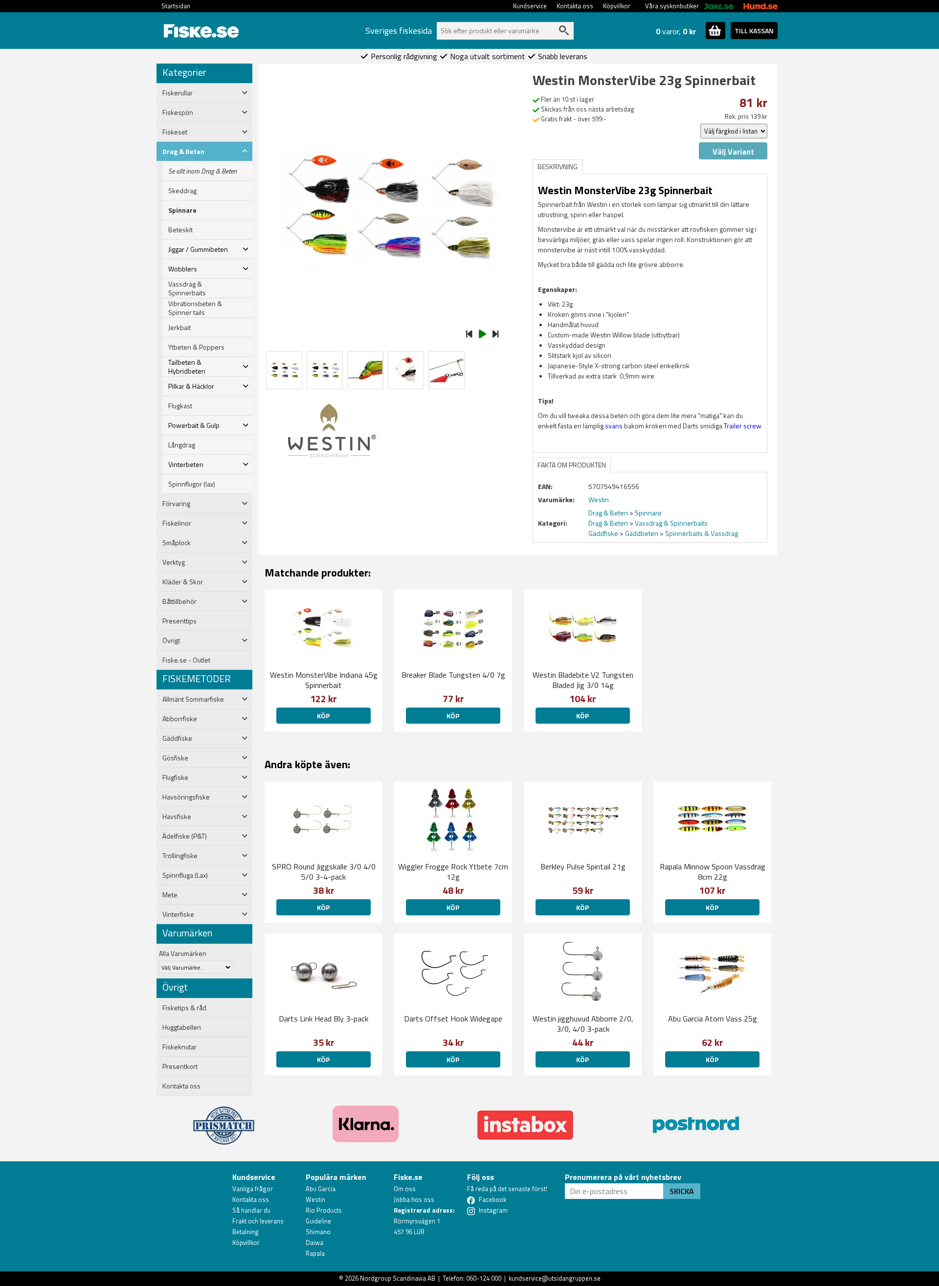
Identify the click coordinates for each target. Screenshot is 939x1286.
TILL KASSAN (754, 30)
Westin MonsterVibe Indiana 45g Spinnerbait (324, 680)
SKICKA (682, 1191)
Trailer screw (742, 426)
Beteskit (180, 229)
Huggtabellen (181, 1027)
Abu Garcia (320, 1189)
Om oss (405, 1189)
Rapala (315, 1253)
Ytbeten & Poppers (196, 347)
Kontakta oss (575, 6)
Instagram (493, 1210)
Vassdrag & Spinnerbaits (187, 288)
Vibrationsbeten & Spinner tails (195, 308)
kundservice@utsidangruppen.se (555, 1278)
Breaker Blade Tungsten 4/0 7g (453, 675)
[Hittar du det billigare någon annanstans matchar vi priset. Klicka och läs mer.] (224, 1120)
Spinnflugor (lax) (191, 484)
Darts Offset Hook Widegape (453, 1018)
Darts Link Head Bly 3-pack (323, 1018)
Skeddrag (182, 190)
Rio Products (324, 1210)
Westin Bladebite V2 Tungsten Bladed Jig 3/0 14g (583, 680)
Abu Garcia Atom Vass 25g (712, 1018)
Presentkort (180, 1066)
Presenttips (179, 621)
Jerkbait (179, 327)
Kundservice (530, 6)
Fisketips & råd (184, 1007)
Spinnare (182, 210)
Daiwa (314, 1242)
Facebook (492, 1199)
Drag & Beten (608, 513)
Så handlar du (251, 1210)
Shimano (318, 1232)
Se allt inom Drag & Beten (202, 171)
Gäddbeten (641, 533)
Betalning (245, 1232)
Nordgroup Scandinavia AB (397, 1278)
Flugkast (180, 405)
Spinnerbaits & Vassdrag (701, 533)
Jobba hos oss (414, 1199)
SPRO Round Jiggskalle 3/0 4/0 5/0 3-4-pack (324, 872)
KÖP (323, 715)
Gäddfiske (603, 533)
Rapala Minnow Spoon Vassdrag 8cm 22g (712, 872)
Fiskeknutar (179, 1046)
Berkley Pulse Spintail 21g (583, 866)
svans (614, 426)
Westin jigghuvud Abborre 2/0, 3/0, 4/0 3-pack (583, 1024)
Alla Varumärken (182, 953)
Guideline (318, 1221)
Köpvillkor (616, 6)
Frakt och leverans (258, 1221)
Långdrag (181, 445)
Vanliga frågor (252, 1189)
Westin (315, 1199)
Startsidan (175, 6)
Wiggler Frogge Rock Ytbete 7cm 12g (453, 872)
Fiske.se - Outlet (186, 660)
